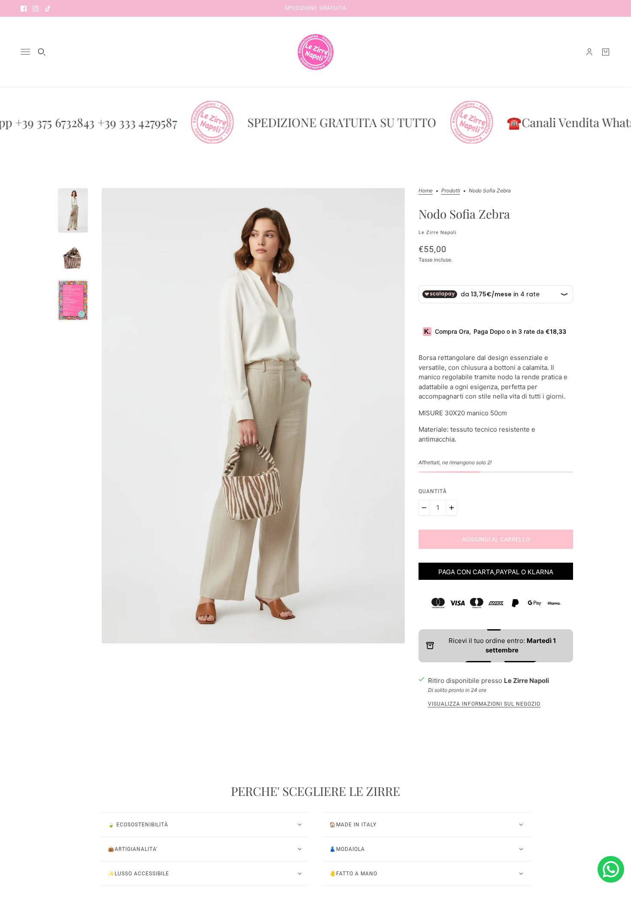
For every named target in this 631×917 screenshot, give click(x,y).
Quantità (433, 491)
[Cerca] (41, 52)
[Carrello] (605, 52)
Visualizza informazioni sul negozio (484, 704)
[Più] (451, 508)
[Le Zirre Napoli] (315, 51)
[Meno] (424, 508)
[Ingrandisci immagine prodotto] (253, 415)
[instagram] (35, 8)
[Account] (589, 52)
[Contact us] (611, 869)
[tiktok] (47, 8)
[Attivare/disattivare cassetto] (25, 52)
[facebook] (23, 8)
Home (426, 191)
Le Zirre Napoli (438, 232)
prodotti (450, 191)
